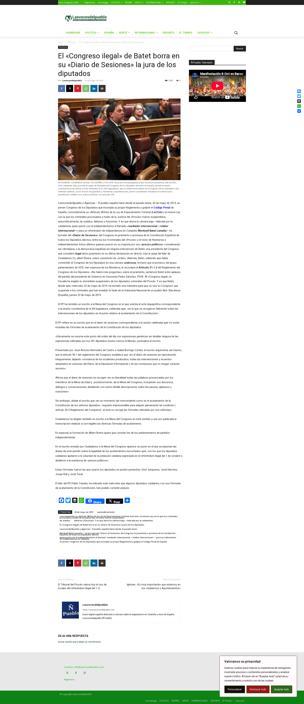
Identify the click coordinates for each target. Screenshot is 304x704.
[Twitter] (229, 3)
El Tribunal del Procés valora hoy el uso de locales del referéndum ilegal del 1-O (82, 586)
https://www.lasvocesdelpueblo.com (98, 610)
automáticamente (106, 512)
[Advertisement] (182, 18)
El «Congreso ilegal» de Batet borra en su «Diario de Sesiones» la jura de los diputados (102, 524)
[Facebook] (234, 3)
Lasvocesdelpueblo (72, 80)
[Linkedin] (93, 88)
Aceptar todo (281, 689)
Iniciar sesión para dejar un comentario (79, 641)
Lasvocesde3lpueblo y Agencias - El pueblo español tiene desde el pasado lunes (98, 529)
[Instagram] (239, 3)
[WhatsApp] (85, 88)
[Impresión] (102, 88)
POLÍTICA (71, 42)
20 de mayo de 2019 (83, 512)
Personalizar (235, 689)
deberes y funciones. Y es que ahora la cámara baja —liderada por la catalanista (113, 520)
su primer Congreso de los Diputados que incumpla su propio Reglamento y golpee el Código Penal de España (113, 541)
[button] (236, 32)
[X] (69, 88)
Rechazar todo (258, 689)
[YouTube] (244, 3)
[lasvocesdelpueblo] (87, 18)
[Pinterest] (77, 88)
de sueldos (65, 520)
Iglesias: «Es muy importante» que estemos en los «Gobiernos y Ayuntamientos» (153, 586)
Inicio (60, 42)
